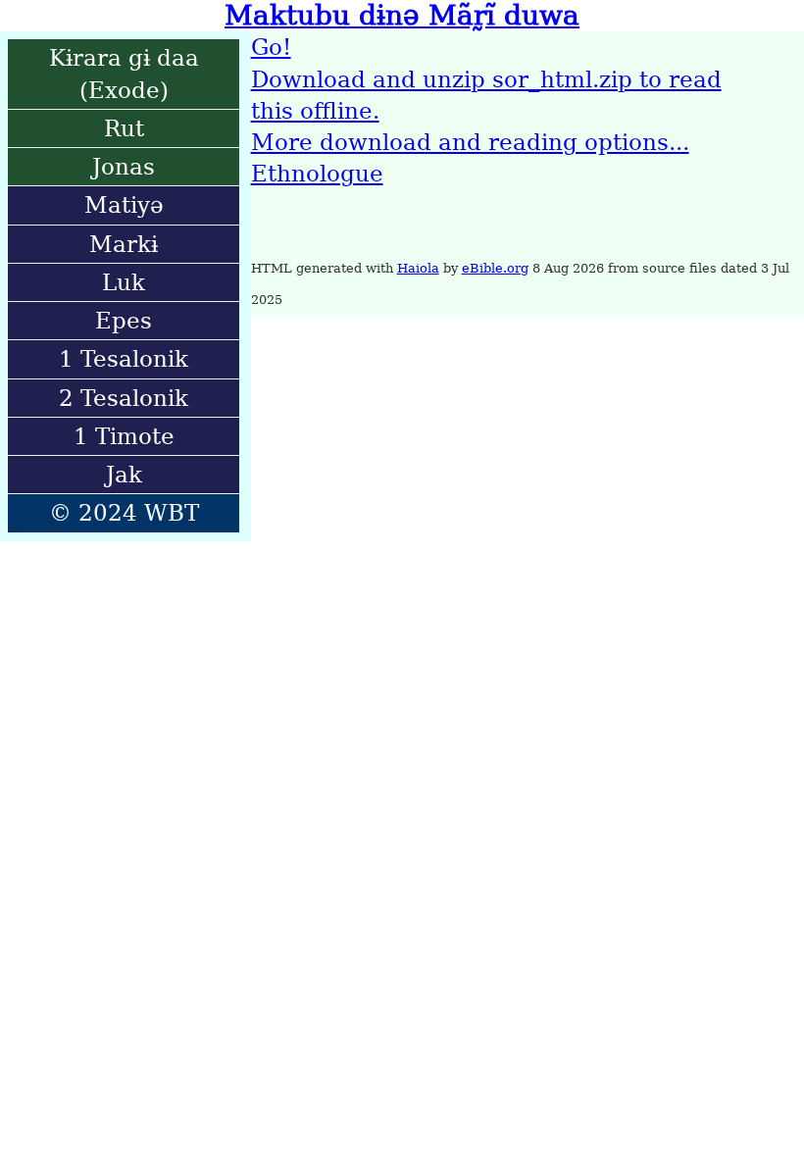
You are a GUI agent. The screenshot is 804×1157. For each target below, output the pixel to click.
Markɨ (123, 244)
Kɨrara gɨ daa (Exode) (124, 73)
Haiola (418, 268)
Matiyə (124, 205)
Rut (124, 128)
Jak (124, 474)
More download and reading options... (470, 142)
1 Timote (124, 436)
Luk (123, 282)
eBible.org (495, 268)
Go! (271, 47)
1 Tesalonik (123, 359)
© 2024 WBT (124, 513)
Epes (123, 320)
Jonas (123, 166)
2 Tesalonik (123, 398)
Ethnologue (317, 173)
